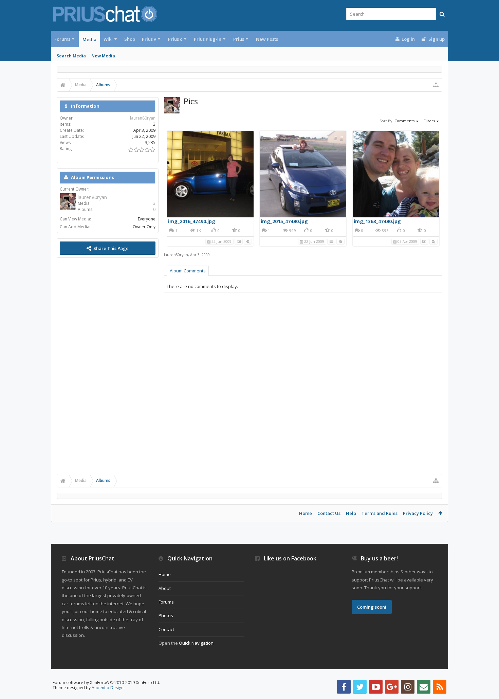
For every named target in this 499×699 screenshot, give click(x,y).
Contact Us (328, 513)
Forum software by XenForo (106, 682)
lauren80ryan (176, 254)
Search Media (71, 56)
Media (89, 39)
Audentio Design (108, 688)
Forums (62, 39)
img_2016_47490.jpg (191, 221)
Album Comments (188, 271)
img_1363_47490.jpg (377, 221)
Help (351, 513)
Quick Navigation (196, 643)
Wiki (108, 39)
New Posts (267, 39)
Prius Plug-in (207, 39)
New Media (103, 56)
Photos (166, 615)
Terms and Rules (380, 513)
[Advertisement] (108, 365)
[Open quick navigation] (436, 84)
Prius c (175, 39)
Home (305, 513)
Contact (166, 629)
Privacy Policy (418, 513)
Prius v (149, 39)
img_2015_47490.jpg (284, 221)
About (165, 588)
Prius (238, 39)
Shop (129, 39)
